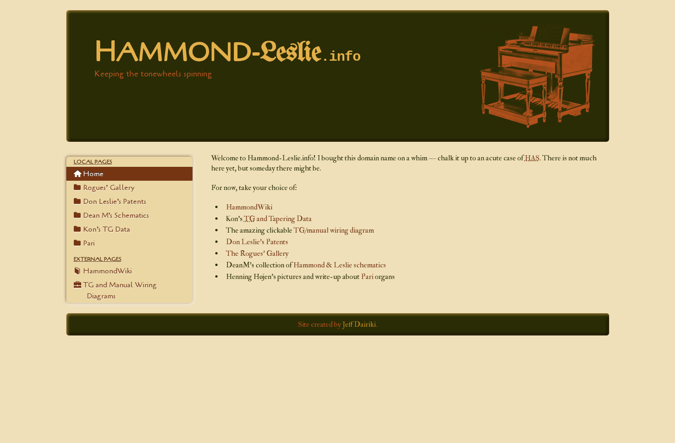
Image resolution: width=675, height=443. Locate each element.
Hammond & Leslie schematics (339, 265)
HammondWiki (249, 207)
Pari (367, 276)
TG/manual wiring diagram (334, 230)
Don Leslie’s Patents (257, 242)
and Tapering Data (278, 218)
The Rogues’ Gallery (257, 253)
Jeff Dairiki (359, 324)
